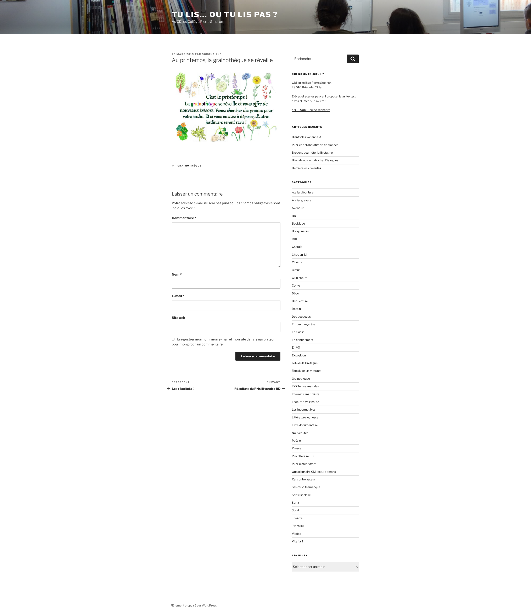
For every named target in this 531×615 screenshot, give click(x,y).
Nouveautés (300, 433)
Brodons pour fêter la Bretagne (312, 152)
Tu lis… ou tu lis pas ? (225, 14)
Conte (296, 285)
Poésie (296, 440)
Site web (178, 318)
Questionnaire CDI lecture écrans (314, 471)
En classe (298, 332)
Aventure (298, 208)
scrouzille (212, 54)
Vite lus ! (297, 541)
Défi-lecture (300, 301)
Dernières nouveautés (306, 168)
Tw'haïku (298, 525)
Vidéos (296, 533)
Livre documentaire (305, 425)
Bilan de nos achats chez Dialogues (315, 160)
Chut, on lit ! (299, 254)
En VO (296, 347)
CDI (294, 239)
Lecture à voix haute (305, 402)
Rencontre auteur (303, 479)
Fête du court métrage (306, 370)
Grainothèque (190, 165)
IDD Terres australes (305, 386)
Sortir (295, 502)
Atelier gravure (301, 200)
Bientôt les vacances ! (306, 137)
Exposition (299, 355)
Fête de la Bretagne (305, 363)
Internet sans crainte (305, 394)
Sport (295, 510)
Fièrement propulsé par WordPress (194, 605)
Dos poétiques (301, 316)
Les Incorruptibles (303, 409)
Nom (177, 274)
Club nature (299, 278)
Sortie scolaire (301, 495)
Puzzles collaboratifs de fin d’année (315, 145)
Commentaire (184, 218)
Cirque (296, 270)
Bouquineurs (300, 231)
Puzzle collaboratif (304, 464)
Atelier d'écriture (302, 192)
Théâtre (297, 518)
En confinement (302, 340)
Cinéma (297, 262)
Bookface (298, 223)
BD (294, 216)
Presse (296, 448)
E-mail (178, 296)
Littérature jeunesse (305, 417)
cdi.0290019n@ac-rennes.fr (311, 110)
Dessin (296, 308)
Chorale (297, 246)
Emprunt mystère (303, 324)
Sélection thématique (306, 487)
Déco (295, 293)
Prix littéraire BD (303, 456)
